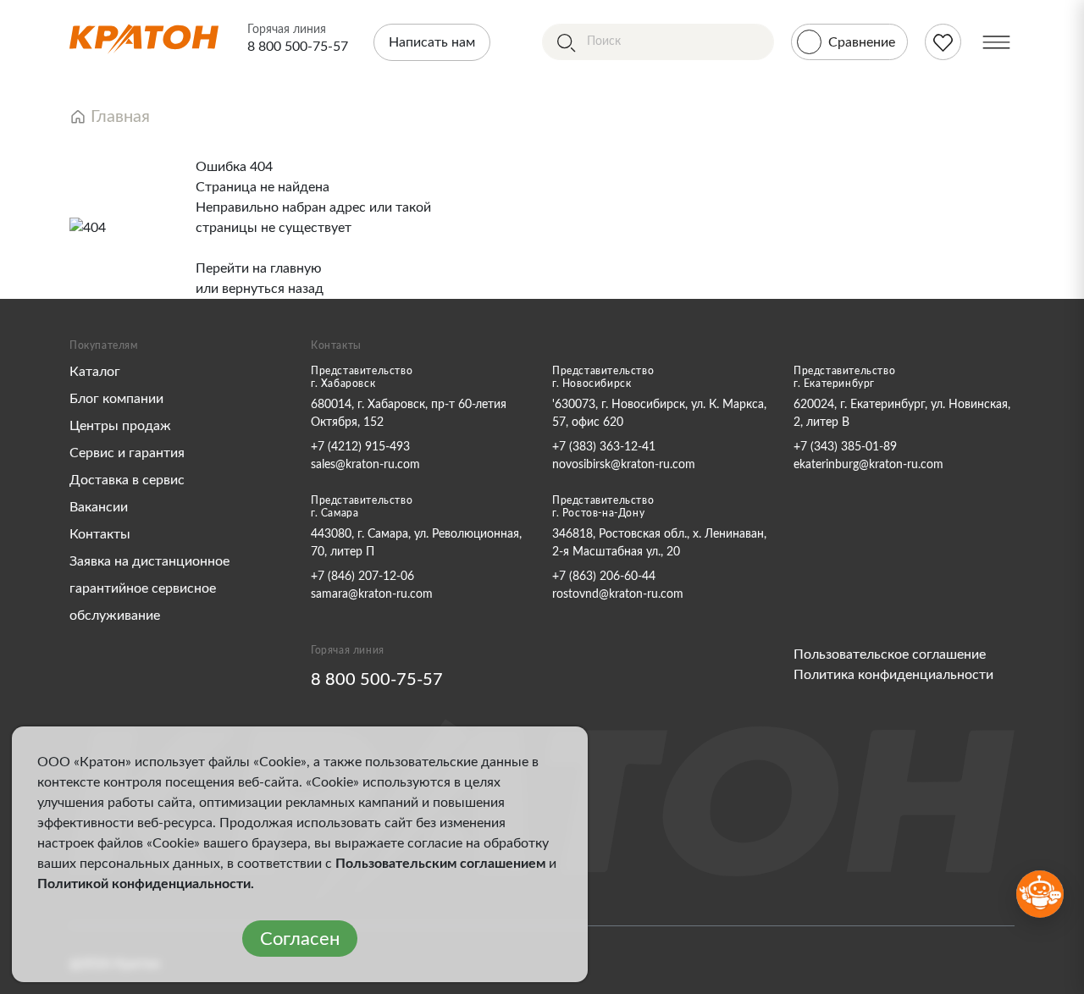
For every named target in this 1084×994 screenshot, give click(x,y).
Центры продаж (120, 426)
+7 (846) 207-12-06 (362, 577)
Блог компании (116, 399)
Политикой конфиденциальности (144, 884)
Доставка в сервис (127, 480)
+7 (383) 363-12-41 (603, 447)
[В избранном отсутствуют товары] (943, 42)
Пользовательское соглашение (890, 654)
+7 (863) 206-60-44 (603, 577)
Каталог (94, 371)
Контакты (99, 534)
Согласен (300, 939)
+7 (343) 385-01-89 (845, 447)
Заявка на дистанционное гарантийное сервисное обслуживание (149, 588)
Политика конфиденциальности (893, 675)
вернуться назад (273, 288)
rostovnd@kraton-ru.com (617, 594)
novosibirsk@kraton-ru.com (623, 465)
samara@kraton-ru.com (372, 594)
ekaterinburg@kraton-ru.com (868, 465)
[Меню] (996, 42)
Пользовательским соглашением (440, 863)
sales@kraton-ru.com (365, 465)
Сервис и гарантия (127, 453)
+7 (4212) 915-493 (360, 447)
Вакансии (98, 507)
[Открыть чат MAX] (1040, 894)
